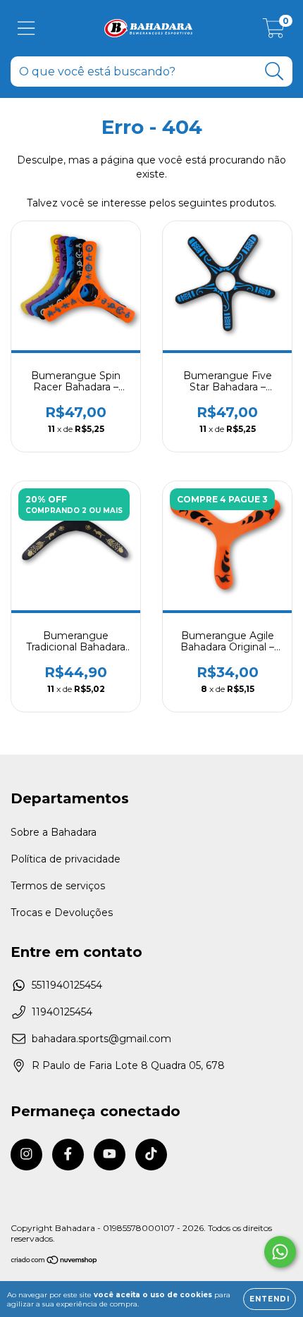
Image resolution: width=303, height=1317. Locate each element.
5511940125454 (67, 985)
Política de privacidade (65, 859)
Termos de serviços (58, 885)
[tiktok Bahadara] (151, 1154)
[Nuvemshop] (55, 1261)
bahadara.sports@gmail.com (101, 1038)
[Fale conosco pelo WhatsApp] (280, 1252)
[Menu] (26, 28)
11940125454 (62, 1012)
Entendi (269, 1299)
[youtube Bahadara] (109, 1154)
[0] (273, 31)
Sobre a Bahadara (54, 832)
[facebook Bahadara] (68, 1154)
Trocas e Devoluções (62, 912)
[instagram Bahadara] (26, 1154)
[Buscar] (274, 71)
